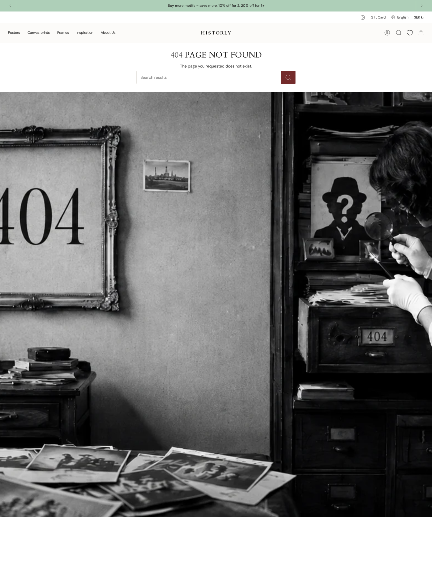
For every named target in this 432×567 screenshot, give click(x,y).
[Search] (288, 77)
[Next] (422, 6)
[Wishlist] (410, 33)
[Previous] (10, 6)
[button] (14, 33)
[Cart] (421, 32)
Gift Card (378, 17)
